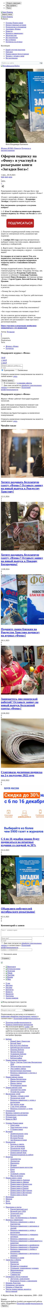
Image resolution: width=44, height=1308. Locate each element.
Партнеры (10, 996)
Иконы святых (16, 1083)
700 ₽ (3, 358)
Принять (5, 1306)
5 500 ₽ (4, 363)
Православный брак (18, 1153)
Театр (12, 1172)
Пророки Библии (17, 1050)
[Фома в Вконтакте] (11, 967)
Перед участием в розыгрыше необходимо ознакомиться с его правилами (18, 327)
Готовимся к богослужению (17, 1277)
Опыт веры (14, 1125)
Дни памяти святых (18, 1069)
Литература (15, 1161)
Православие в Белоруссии (21, 1184)
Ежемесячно (23, 370)
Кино (12, 1169)
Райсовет (9, 52)
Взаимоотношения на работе (21, 1155)
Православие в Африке (19, 1182)
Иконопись (14, 1163)
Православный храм (14, 1087)
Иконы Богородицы (18, 1079)
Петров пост (15, 1216)
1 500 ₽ (4, 360)
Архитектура (15, 1159)
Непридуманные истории (16, 25)
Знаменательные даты (19, 1134)
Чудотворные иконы (18, 1085)
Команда (9, 992)
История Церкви (17, 1136)
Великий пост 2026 (18, 1211)
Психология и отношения (16, 27)
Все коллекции (12, 58)
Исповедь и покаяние (19, 1266)
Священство (15, 1274)
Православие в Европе (19, 1188)
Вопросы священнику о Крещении (24, 1247)
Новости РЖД (11, 1119)
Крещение (14, 1262)
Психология (10, 1142)
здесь (15, 376)
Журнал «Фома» (12, 346)
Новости (9, 31)
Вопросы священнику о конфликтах (24, 1245)
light (2, 177)
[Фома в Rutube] (9, 977)
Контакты (9, 990)
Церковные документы (15, 1285)
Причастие (14, 1264)
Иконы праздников (18, 1081)
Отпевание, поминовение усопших (24, 1268)
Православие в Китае (18, 1195)
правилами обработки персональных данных (19, 1016)
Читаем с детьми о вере (15, 56)
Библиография (16, 1058)
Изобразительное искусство (21, 1167)
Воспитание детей (13, 1094)
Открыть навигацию (14, 3)
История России (16, 1138)
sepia (10, 177)
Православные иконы (14, 1077)
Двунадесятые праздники (20, 1066)
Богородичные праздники (20, 1071)
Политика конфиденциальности (18, 1022)
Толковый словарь (17, 1174)
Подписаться (28, 1010)
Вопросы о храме (17, 1258)
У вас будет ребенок (18, 1106)
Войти (17, 66)
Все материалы (12, 37)
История (9, 1131)
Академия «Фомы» (13, 29)
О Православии (16, 1129)
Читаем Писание (17, 1052)
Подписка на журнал (14, 42)
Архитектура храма (18, 1090)
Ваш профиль (11, 5)
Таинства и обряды (13, 1260)
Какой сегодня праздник (15, 50)
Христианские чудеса (19, 1127)
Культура (9, 1157)
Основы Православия (14, 23)
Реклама (9, 987)
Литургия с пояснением (19, 1279)
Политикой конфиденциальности (16, 388)
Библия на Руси (16, 1056)
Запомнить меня (10, 954)
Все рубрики (11, 40)
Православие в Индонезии (21, 1193)
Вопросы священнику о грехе (22, 1239)
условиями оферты (24, 383)
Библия (8, 1039)
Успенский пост (16, 1213)
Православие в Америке (20, 1180)
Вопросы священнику (14, 33)
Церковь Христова (13, 1283)
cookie (27, 1027)
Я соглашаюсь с (18, 383)
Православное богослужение (17, 54)
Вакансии (9, 994)
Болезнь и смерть (17, 1144)
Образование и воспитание (16, 1115)
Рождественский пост (19, 1209)
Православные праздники (16, 1060)
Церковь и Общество (14, 1287)
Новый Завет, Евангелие (20, 1041)
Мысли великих (16, 1176)
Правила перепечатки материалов (19, 1025)
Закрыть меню (7, 14)
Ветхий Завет (15, 1043)
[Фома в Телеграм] (10, 971)
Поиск (9, 8)
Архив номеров (12, 998)
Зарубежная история (18, 1140)
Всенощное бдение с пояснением (23, 1281)
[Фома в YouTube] (10, 975)
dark (6, 177)
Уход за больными (17, 1146)
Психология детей (17, 1098)
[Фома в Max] (8, 979)
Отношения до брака (18, 1150)
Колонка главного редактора (17, 1113)
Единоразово (9, 370)
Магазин (9, 985)
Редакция (10, 332)
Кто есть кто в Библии (19, 1045)
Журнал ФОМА (7, 148)
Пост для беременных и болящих (23, 1218)
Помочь (10, 12)
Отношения (10, 1111)
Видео (8, 1203)
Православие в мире (14, 1178)
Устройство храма (17, 1092)
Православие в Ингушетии (21, 1190)
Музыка (13, 1165)
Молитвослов (11, 35)
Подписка (10, 348)
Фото (8, 1201)
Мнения (9, 1199)
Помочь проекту (7, 380)
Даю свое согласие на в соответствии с (21, 387)
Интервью (10, 1197)
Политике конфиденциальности (30, 1303)
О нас (8, 983)
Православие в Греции (19, 1186)
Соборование (15, 1272)
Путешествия (11, 1117)
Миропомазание (16, 1270)
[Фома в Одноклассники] (13, 969)
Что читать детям (17, 1104)
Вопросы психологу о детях (21, 1109)
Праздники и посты (13, 1207)
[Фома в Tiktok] (9, 973)
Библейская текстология (20, 1047)
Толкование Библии (18, 1054)
